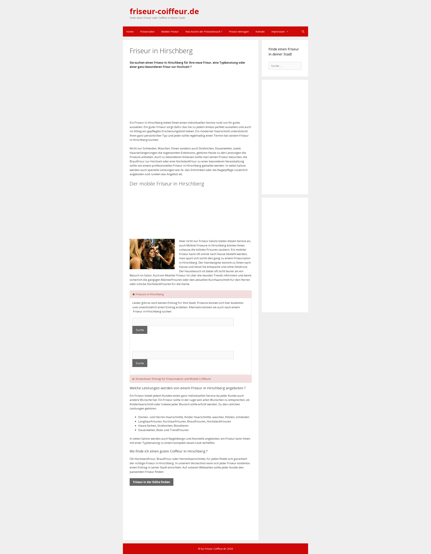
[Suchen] (303, 31)
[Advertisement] (191, 96)
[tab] (191, 294)
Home (130, 31)
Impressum (278, 31)
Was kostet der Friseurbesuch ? (203, 31)
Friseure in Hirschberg (149, 294)
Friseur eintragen (239, 31)
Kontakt (260, 31)
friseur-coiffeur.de (164, 11)
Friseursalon (147, 31)
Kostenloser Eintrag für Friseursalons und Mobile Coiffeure (173, 379)
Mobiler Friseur (170, 31)
